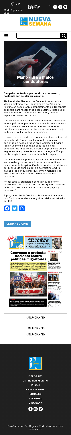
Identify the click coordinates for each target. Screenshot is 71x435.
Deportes (35, 376)
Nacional (35, 398)
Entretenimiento (35, 380)
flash (35, 385)
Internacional (35, 389)
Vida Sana (36, 402)
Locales (35, 393)
